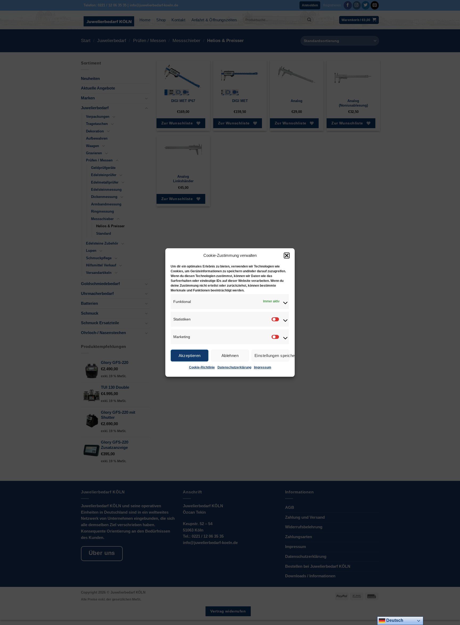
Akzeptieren (190, 355)
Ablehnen (230, 355)
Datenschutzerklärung (234, 367)
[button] (286, 255)
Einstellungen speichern (271, 355)
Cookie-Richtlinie (202, 367)
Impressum (262, 367)
